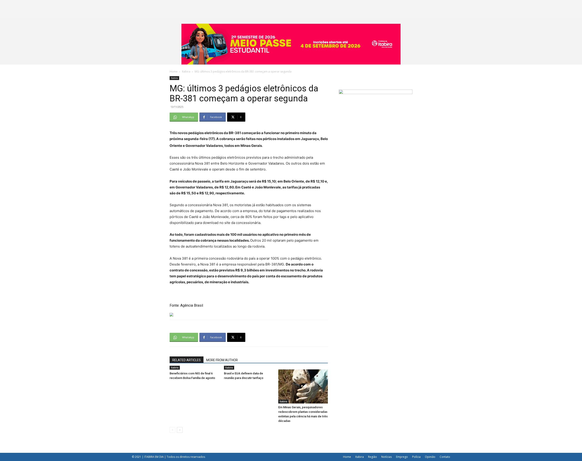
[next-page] (180, 430)
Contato (445, 457)
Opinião (430, 457)
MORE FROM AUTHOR (222, 360)
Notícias (386, 457)
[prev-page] (172, 430)
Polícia (416, 457)
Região (372, 457)
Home (174, 71)
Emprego (402, 457)
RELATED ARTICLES (186, 360)
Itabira (186, 71)
